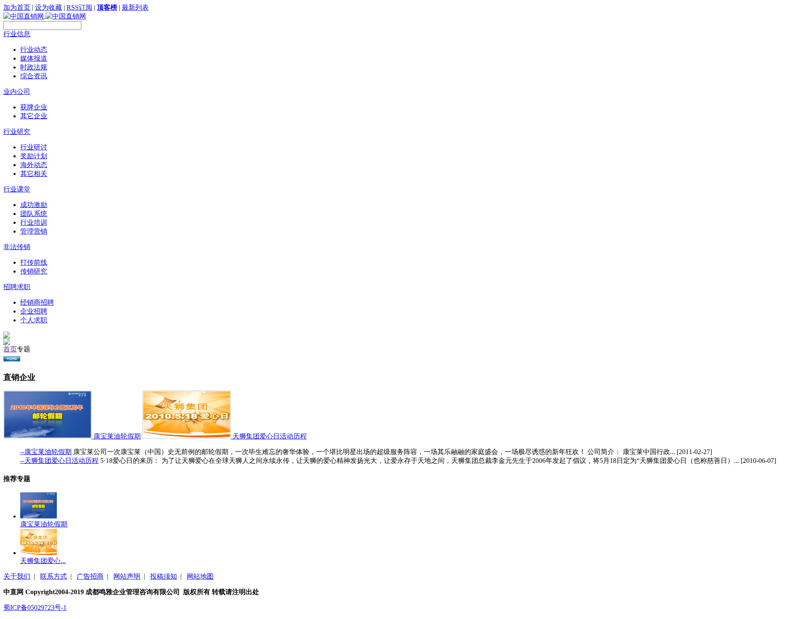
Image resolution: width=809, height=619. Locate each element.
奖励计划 (33, 155)
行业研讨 (33, 147)
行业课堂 (16, 189)
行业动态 (33, 49)
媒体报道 (33, 58)
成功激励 (33, 204)
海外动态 (33, 164)
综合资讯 (33, 76)
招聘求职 (16, 286)
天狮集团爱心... (43, 560)
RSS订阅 (79, 7)
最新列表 (135, 7)
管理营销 (33, 231)
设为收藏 (48, 7)
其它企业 (33, 116)
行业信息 (16, 33)
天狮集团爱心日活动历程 (270, 436)
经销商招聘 (37, 302)
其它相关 (33, 173)
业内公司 (16, 91)
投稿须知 (163, 576)
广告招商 (90, 576)
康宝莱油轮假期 (117, 436)
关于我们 (16, 576)
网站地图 (200, 576)
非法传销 (16, 246)
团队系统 (33, 213)
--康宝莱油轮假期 (46, 451)
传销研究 (33, 271)
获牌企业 (33, 107)
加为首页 (16, 7)
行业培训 (33, 222)
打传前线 (33, 262)
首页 (10, 349)
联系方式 (53, 576)
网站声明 (126, 576)
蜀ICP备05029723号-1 (35, 607)
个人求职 (33, 320)
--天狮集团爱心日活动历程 (59, 460)
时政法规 (33, 67)
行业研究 (16, 131)
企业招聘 (33, 311)
